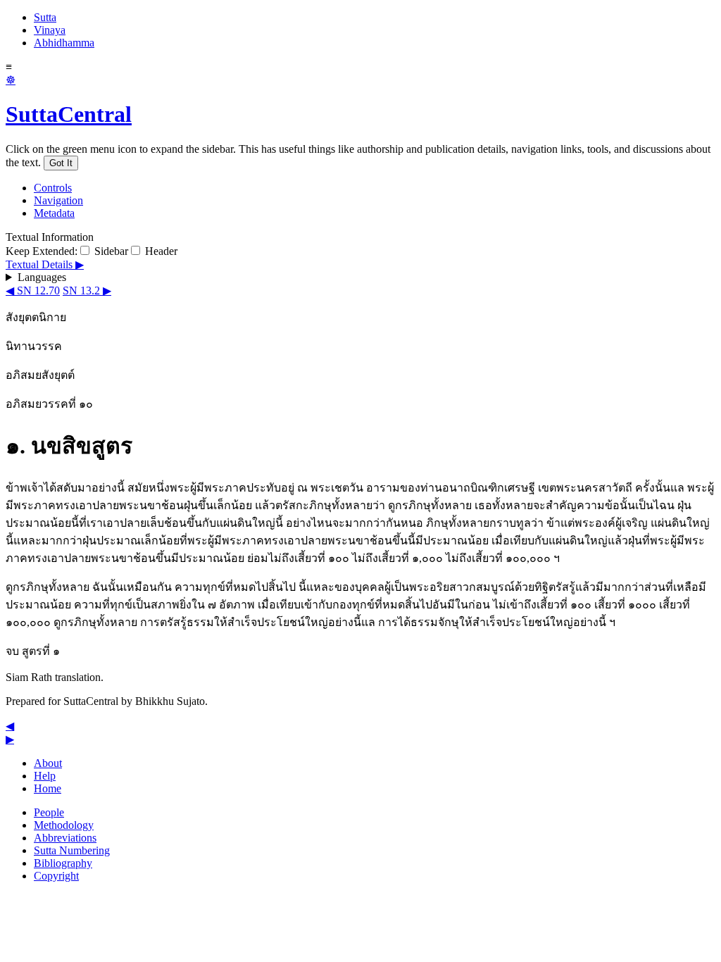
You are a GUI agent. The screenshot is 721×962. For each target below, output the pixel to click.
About (48, 763)
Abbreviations (65, 838)
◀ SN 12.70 (33, 290)
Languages (42, 277)
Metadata (54, 213)
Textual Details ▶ (45, 264)
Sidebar (110, 251)
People (49, 812)
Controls (53, 188)
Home (47, 788)
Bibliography (63, 863)
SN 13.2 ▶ (87, 290)
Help (45, 776)
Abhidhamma (64, 43)
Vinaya (49, 30)
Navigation (58, 200)
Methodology (64, 825)
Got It (61, 163)
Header (159, 251)
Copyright (56, 876)
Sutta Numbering (72, 850)
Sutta (45, 17)
